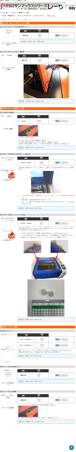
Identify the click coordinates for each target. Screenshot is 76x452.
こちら (53, 15)
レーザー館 (3, 12)
